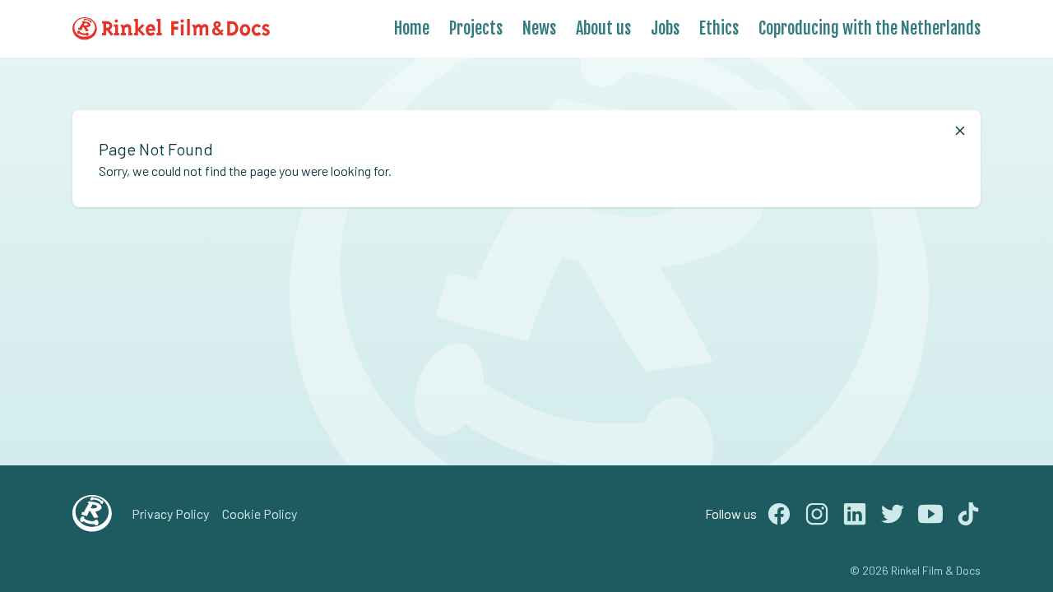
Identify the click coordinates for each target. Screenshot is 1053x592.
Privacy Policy (170, 513)
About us (603, 28)
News (539, 28)
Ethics (719, 28)
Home (411, 28)
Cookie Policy (259, 513)
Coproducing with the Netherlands (869, 28)
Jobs (665, 28)
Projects (476, 28)
